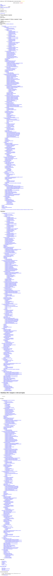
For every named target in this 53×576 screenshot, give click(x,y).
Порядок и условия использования (7, 207)
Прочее (6, 171)
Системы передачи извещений (8, 465)
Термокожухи (5, 246)
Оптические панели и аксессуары (8, 360)
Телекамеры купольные (12, 31)
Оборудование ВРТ (6, 337)
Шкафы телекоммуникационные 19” (10, 177)
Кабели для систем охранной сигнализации (11, 542)
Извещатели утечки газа (10, 102)
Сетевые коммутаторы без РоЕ (9, 162)
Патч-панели (7, 173)
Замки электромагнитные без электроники (13, 134)
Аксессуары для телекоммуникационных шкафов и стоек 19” (12, 363)
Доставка (3, 205)
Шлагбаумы (7, 141)
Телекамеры (7, 29)
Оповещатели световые (10, 108)
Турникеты (6, 137)
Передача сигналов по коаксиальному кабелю (11, 66)
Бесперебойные (9, 113)
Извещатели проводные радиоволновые (12, 99)
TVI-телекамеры (7, 221)
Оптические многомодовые (11, 180)
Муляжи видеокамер (11, 45)
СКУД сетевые (7, 130)
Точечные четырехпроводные (13, 89)
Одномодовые (9, 170)
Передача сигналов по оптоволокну (10, 69)
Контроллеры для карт (8, 315)
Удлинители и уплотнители (9, 255)
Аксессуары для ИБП (10, 203)
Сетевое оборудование (7, 161)
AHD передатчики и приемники (11, 65)
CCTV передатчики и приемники (10, 252)
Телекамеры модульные (12, 33)
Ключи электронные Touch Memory (12, 119)
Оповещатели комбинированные (11, 109)
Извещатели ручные (8, 280)
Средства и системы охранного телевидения (10, 26)
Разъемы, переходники (10, 72)
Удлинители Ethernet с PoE (9, 166)
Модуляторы (9, 67)
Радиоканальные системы (7, 297)
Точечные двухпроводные (10, 275)
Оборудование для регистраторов (11, 56)
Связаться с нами (4, 561)
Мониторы (6, 59)
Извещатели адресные (8, 448)
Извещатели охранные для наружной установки (12, 95)
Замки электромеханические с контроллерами (13, 133)
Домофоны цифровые (8, 147)
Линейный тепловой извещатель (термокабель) (12, 272)
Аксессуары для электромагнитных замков (11, 323)
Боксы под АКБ (7, 389)
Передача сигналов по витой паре (10, 61)
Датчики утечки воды (8, 289)
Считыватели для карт (10, 125)
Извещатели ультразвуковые (11, 80)
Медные (6, 366)
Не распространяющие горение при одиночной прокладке (13, 374)
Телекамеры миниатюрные (12, 34)
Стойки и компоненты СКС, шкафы (9, 172)
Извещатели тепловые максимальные (12, 87)
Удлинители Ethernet (6, 352)
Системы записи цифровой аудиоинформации (11, 144)
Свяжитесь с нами (2, 5)
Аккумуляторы (9, 116)
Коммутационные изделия (9, 159)
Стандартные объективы (10, 28)
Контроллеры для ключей (10, 128)
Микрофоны (7, 71)
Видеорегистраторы (8, 51)
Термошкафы (7, 182)
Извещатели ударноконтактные (9, 263)
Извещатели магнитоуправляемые (12, 84)
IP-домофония (6, 340)
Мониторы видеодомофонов (9, 502)
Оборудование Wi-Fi (8, 163)
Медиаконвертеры (6, 354)
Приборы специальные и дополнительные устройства (14, 106)
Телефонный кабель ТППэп (9, 193)
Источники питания (6, 196)
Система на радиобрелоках (11, 129)
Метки (8, 122)
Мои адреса (3, 569)
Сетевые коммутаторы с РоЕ (8, 349)
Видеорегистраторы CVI (10, 57)
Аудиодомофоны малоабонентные (10, 145)
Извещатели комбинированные (11, 81)
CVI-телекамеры (7, 232)
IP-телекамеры (7, 405)
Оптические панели (10, 174)
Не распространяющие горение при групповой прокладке (15, 186)
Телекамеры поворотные (12, 50)
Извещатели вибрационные (9, 286)
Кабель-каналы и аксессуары (9, 157)
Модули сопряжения (8, 153)
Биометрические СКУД (7, 317)
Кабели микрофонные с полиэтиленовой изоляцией (11, 380)
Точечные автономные (12, 90)
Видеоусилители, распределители (12, 68)
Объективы (7, 27)
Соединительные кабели (10, 73)
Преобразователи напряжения (11, 201)
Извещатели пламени (10, 92)
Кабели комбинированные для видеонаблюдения (12, 190)
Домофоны (5, 142)
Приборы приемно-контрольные (9, 103)
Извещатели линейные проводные (12, 100)
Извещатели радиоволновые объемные (12, 78)
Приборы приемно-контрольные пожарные (11, 292)
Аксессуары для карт (10, 121)
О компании (3, 563)
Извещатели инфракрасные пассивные (10, 283)
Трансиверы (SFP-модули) (7, 357)
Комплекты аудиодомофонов (9, 505)
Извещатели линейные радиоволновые (12, 97)
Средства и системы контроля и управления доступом (11, 117)
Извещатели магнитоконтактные (11, 75)
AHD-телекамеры (9, 30)
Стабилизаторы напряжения (9, 204)
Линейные (10, 91)
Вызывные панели (9, 146)
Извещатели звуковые (10, 77)
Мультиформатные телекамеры (11, 48)
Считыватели (5, 309)
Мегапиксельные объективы (9, 215)
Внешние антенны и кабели (11, 164)
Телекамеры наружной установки (13, 38)
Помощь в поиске (4, 206)
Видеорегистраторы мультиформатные (10, 243)
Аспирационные (9, 278)
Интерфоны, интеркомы (8, 143)
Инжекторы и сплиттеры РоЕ (9, 167)
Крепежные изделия (6, 346)
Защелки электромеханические (11, 136)
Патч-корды (7, 179)
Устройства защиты (9, 202)
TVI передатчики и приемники (11, 64)
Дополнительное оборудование (11, 156)
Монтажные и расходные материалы (7, 343)
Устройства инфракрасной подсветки (10, 60)
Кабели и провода (6, 184)
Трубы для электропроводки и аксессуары (11, 158)
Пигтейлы (8, 175)
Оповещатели (7, 107)
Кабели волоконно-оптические (9, 195)
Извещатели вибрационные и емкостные (13, 82)
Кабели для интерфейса (8, 189)
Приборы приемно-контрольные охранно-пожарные (14, 104)
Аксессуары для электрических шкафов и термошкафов (11, 369)
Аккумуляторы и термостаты (8, 386)
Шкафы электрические (8, 178)
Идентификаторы (7, 118)
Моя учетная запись (3, 566)
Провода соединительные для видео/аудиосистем (12, 194)
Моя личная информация (5, 570)
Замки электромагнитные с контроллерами (13, 135)
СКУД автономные (8, 127)
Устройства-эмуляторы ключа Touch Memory (11, 306)
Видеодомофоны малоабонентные (10, 148)
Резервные (6, 198)
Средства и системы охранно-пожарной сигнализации (9, 260)
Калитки (6, 138)
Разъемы (8, 176)
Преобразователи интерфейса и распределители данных (13, 249)
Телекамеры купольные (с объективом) (14, 42)
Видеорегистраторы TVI (10, 55)
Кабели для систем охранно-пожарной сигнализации (11, 372)
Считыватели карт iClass (8, 312)
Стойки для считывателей (10, 126)
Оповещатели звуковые (8, 295)
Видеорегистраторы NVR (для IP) (10, 238)
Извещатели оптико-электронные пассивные (13, 79)
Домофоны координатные (9, 150)
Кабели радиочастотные (7, 377)
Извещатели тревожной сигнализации (12, 76)
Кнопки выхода (6, 326)
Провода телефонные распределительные (11, 192)
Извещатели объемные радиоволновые (12, 98)
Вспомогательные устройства (11, 115)
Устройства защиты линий (9, 70)
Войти (1, 4)
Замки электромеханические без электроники (13, 132)
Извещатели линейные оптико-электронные (13, 96)
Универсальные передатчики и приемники (13, 63)
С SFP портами (7, 522)
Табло (8, 110)
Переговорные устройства (7, 329)
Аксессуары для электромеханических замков (11, 320)
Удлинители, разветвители (10, 62)
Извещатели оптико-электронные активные (11, 269)
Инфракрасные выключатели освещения (12, 83)
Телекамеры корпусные (12, 32)
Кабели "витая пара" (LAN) (9, 185)
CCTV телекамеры (9, 41)
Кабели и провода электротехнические (10, 191)
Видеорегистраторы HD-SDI (11, 53)
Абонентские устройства (8, 332)
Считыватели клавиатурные (11, 123)
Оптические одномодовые (10, 181)
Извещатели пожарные (8, 85)
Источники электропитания (9, 112)
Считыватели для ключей (10, 124)
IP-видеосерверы (7, 58)
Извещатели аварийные (8, 101)
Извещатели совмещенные (9, 266)
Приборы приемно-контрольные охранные (13, 105)
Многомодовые (9, 169)
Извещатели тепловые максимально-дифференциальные (15, 86)
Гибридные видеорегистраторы (9, 240)
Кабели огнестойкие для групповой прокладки (13, 187)
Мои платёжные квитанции (6, 568)
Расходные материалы (8, 160)
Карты (8, 120)
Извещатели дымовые (10, 88)
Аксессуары (5, 258)
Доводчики (6, 139)
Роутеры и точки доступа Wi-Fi (11, 165)
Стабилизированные (8, 197)
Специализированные (10, 114)
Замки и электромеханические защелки (9, 485)
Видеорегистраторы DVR (10, 52)
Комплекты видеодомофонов (11, 152)
